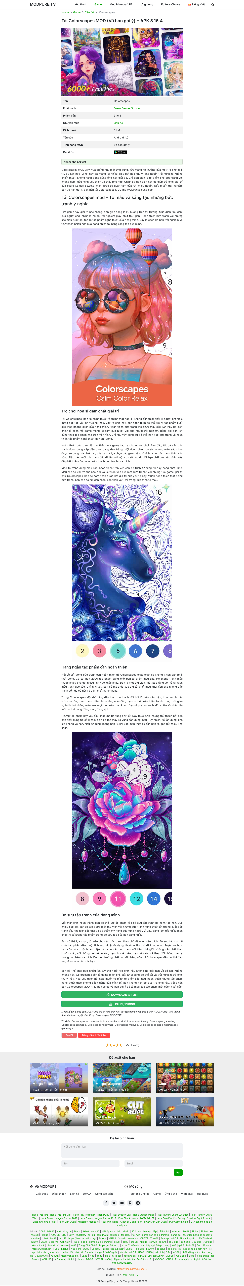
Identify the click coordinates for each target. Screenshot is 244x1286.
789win (55, 1255)
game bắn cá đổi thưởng (155, 1234)
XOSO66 (159, 1259)
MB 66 (50, 1231)
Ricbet (195, 1231)
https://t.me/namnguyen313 (132, 1268)
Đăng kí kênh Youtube (94, 1035)
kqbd (84, 1241)
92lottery (81, 1234)
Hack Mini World (109, 1221)
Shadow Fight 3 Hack (44, 1221)
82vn (71, 1234)
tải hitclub (164, 1231)
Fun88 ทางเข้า (144, 1259)
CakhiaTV (65, 1241)
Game (98, 4)
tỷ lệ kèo (117, 1255)
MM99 (89, 1259)
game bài (176, 1234)
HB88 (141, 1252)
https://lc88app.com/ (157, 1245)
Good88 (95, 1248)
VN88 (129, 1248)
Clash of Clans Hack (131, 1221)
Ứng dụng (146, 4)
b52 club (173, 1241)
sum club (133, 1238)
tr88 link (206, 1259)
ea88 (73, 1245)
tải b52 (62, 1238)
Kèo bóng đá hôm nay (195, 1248)
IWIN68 (190, 1245)
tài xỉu (91, 1234)
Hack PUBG (103, 1214)
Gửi (178, 1172)
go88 (117, 1241)
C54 (168, 1252)
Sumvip (165, 1238)
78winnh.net (41, 1255)
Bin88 (186, 1231)
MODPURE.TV (43, 4)
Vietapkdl (187, 1193)
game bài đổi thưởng (100, 1241)
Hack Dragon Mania (144, 1214)
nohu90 (95, 1231)
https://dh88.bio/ (70, 1255)
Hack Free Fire (40, 1214)
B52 (133, 1231)
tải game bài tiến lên (124, 1259)
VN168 (112, 1238)
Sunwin (102, 1238)
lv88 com (76, 1248)
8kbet (85, 1231)
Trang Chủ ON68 (88, 1245)
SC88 (42, 1231)
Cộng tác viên (104, 1193)
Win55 (174, 1238)
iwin (119, 1231)
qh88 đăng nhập (191, 1252)
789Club (55, 1234)
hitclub (134, 1241)
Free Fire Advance (128, 1218)
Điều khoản (59, 1193)
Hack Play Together (84, 1214)
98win (77, 1231)
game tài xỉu (174, 1248)
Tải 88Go (139, 1248)
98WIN (99, 1259)
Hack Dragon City (121, 1214)
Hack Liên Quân (67, 1221)
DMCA (87, 1193)
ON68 (169, 1259)
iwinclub (41, 1252)
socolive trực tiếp (147, 1231)
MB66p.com (108, 1231)
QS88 (44, 1241)
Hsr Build (202, 1193)
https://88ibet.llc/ (41, 1248)
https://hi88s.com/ (122, 1262)
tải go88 (114, 1234)
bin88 (53, 1238)
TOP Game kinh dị (178, 1221)
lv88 (92, 1255)
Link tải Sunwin (156, 1255)
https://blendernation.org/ (82, 1238)
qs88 (181, 1245)
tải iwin (136, 1234)
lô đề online (203, 1255)
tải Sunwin (59, 1259)
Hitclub (44, 1234)
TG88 (56, 1248)
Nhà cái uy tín (64, 1231)
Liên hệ (74, 1193)
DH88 (149, 1252)
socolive (35, 1238)
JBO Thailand (204, 1238)
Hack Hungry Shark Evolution (172, 1214)
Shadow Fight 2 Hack (198, 1218)
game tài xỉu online (58, 1252)
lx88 (173, 1245)
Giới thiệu (42, 1193)
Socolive (53, 1241)
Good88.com (204, 1245)
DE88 (84, 1255)
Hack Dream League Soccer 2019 (98, 1218)
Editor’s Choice (170, 4)
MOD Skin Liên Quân (155, 1221)
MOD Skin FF (147, 1218)
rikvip (126, 1231)
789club (196, 1241)
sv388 (176, 1252)
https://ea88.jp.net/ (113, 1248)
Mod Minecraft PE (121, 4)
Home (65, 12)
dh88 (99, 1255)
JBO (64, 1234)
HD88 (76, 1241)
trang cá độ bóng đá (106, 1252)
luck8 (192, 1255)
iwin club (176, 1231)
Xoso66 (154, 1238)
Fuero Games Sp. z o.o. (128, 108)
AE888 (170, 1255)
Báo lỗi (69, 1035)
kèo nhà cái (38, 1245)
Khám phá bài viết (75, 162)
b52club (161, 1248)
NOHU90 (46, 1259)
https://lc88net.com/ (133, 1245)
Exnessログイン (183, 1259)
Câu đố (89, 12)
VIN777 (144, 1238)
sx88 (107, 1255)
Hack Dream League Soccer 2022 (59, 1218)
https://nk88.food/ (109, 1245)
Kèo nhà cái (76, 1252)
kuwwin (150, 1248)
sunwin (34, 1241)
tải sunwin (102, 1234)
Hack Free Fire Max (60, 1214)
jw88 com (181, 1255)
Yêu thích (80, 4)
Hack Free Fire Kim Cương (171, 1218)
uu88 (108, 1259)
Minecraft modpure (88, 1221)
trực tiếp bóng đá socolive (197, 1234)
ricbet (45, 1238)
